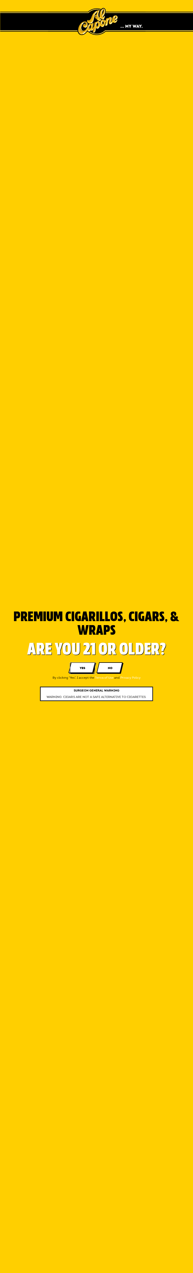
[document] (96, 636)
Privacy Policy (130, 678)
